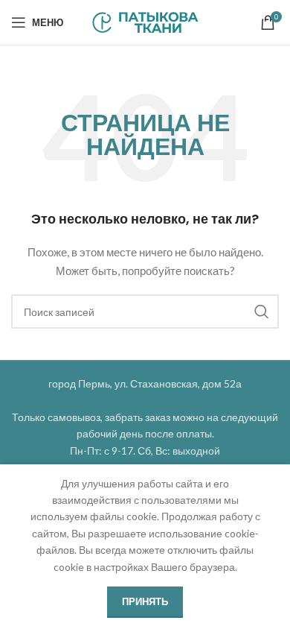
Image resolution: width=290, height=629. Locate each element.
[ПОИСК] (262, 311)
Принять (145, 601)
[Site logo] (145, 21)
